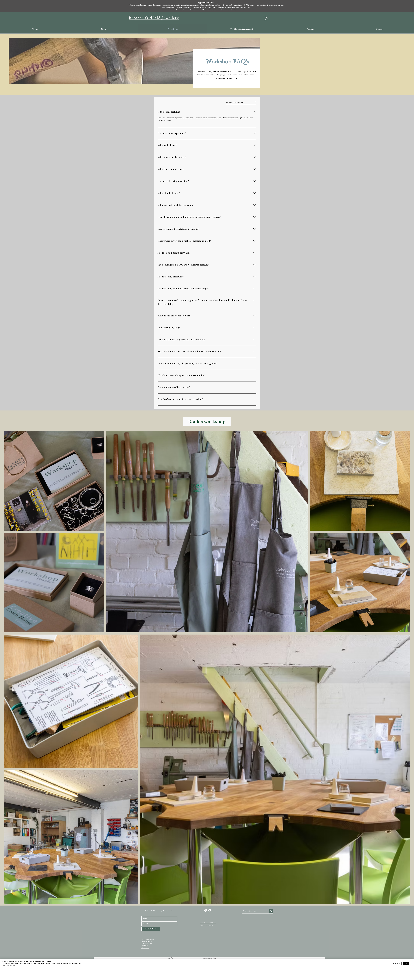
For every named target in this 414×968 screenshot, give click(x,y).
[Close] (411, 963)
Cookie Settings (394, 963)
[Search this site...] (271, 911)
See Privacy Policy (9, 965)
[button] (265, 19)
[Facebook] (209, 910)
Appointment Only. (206, 2)
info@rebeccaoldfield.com (227, 78)
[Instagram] (205, 910)
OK (406, 963)
